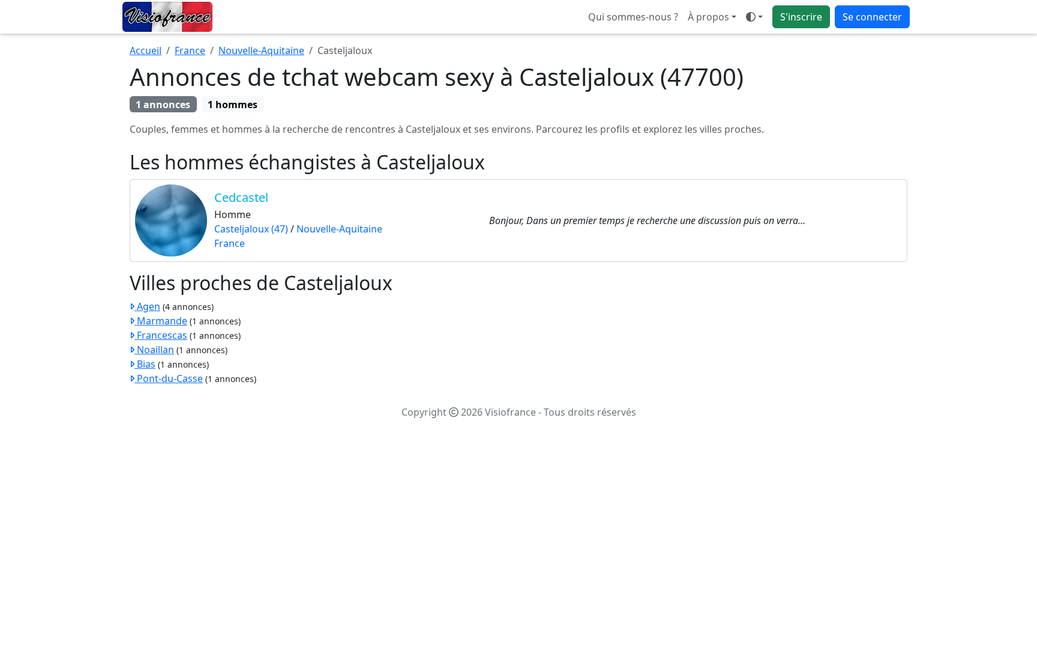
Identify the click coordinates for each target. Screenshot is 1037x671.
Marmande (160, 320)
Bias (144, 364)
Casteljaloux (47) (251, 228)
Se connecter (872, 16)
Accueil (145, 50)
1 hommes (232, 104)
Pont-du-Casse (168, 378)
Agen (147, 306)
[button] (754, 16)
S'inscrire (801, 16)
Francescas (160, 335)
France (190, 50)
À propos (708, 16)
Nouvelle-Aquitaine (261, 50)
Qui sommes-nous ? (633, 16)
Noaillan (154, 349)
